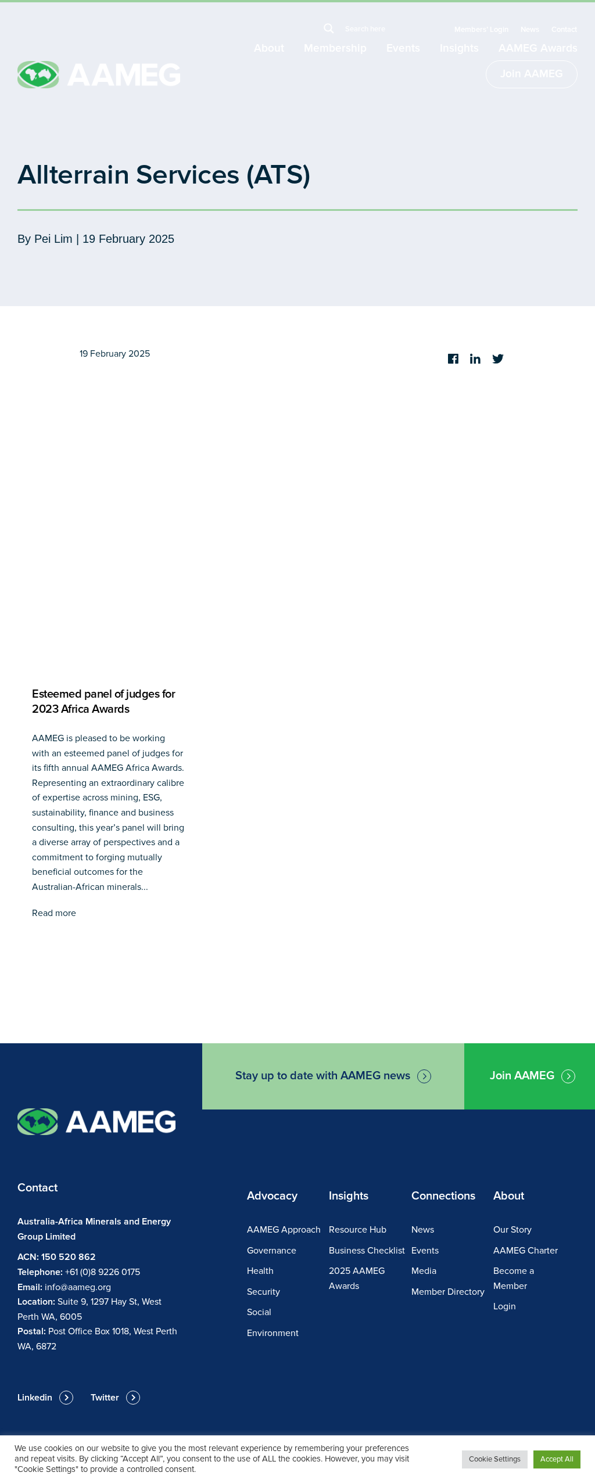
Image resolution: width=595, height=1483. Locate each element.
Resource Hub (357, 1230)
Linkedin (34, 1397)
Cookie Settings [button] (495, 1459)
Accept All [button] (557, 1459)
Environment (273, 1333)
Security (263, 1292)
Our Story (512, 1230)
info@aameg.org (78, 1287)
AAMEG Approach (284, 1230)
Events (403, 48)
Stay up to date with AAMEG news (322, 1076)
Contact (564, 29)
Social (259, 1312)
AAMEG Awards (538, 48)
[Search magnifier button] (329, 28)
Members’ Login (481, 29)
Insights (459, 48)
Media (423, 1271)
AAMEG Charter (525, 1250)
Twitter (105, 1397)
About (269, 48)
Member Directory (448, 1292)
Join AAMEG (531, 74)
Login (504, 1306)
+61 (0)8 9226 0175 (102, 1272)
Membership (335, 48)
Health (260, 1271)
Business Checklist (367, 1250)
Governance (271, 1250)
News (530, 29)
